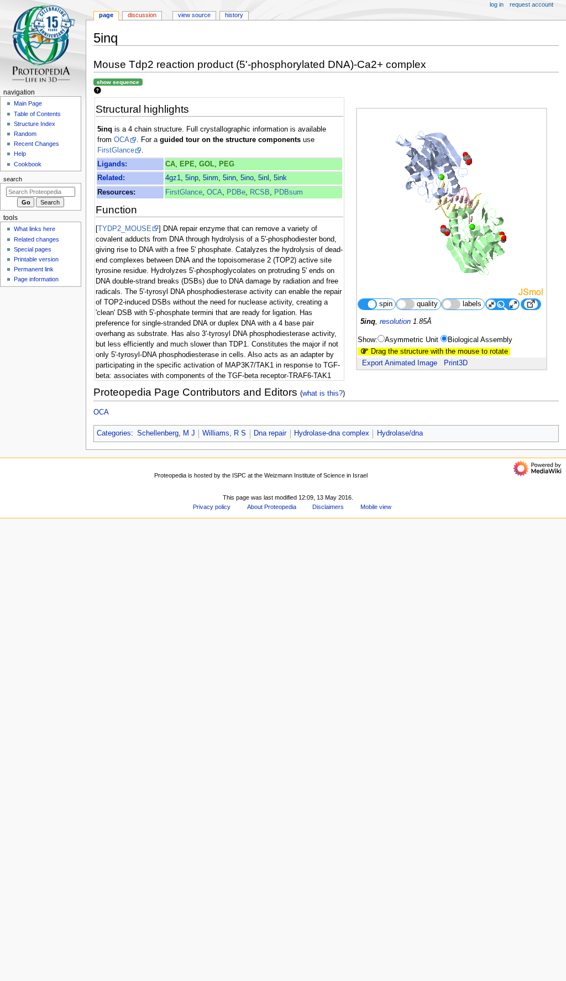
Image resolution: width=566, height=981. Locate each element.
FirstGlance (115, 150)
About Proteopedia (271, 506)
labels (472, 304)
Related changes (36, 239)
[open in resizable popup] (531, 304)
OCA (121, 140)
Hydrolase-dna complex (331, 433)
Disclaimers (328, 506)
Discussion (142, 15)
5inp (191, 178)
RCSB (260, 192)
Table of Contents (37, 114)
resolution (395, 322)
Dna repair (270, 433)
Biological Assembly (480, 340)
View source (194, 15)
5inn (229, 178)
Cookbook (27, 164)
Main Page (28, 103)
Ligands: (112, 164)
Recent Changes (36, 143)
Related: (111, 178)
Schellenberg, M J (166, 433)
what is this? (322, 393)
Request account (531, 4)
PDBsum (288, 192)
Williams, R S (224, 433)
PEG (226, 164)
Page (106, 15)
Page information (36, 279)
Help (20, 153)
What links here (34, 228)
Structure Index (34, 123)
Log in (497, 4)
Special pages (32, 249)
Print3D (456, 363)
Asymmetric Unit (411, 340)
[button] (107, 977)
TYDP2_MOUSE (124, 229)
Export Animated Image (399, 363)
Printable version (36, 259)
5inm (210, 178)
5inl (263, 178)
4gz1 (173, 178)
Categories (114, 433)
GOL (206, 164)
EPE (187, 164)
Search (12, 179)
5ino (247, 178)
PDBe (236, 192)
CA (170, 164)
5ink (280, 178)
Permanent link (34, 269)
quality (427, 304)
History (234, 15)
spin (385, 304)
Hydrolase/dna (400, 433)
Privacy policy (211, 506)
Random (25, 133)
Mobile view (375, 506)
